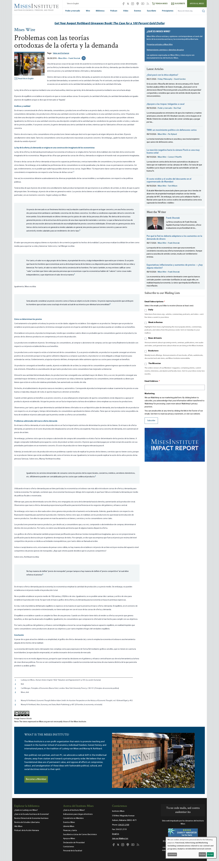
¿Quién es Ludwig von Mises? (26, 810)
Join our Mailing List (120, 839)
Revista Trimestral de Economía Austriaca (31, 818)
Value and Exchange (61, 53)
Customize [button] (172, 854)
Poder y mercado (72, 11)
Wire (88, 11)
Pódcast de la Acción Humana (26, 830)
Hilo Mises (18, 826)
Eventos (137, 11)
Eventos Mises (69, 822)
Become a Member (36, 779)
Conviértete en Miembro (73, 818)
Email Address (152, 381)
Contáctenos (68, 847)
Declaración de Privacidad (74, 843)
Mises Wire (24, 30)
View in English (73, 4)
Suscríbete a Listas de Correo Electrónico (80, 835)
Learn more (171, 404)
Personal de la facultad (72, 851)
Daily (150, 310)
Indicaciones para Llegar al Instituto (78, 814)
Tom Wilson (172, 186)
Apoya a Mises (69, 839)
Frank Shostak (74, 58)
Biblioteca (100, 11)
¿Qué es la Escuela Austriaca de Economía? (31, 814)
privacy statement (175, 414)
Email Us (115, 834)
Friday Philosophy (165, 79)
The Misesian (154, 363)
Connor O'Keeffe (175, 157)
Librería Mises (68, 826)
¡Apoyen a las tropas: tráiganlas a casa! (166, 104)
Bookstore (153, 351)
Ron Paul (177, 108)
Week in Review (155, 322)
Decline (202, 854)
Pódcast (113, 11)
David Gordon (180, 79)
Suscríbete (151, 11)
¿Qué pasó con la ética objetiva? (162, 75)
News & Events (155, 338)
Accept (210, 854)
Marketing (150, 394)
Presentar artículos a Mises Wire (160, 45)
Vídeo (125, 11)
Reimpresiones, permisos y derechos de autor (165, 50)
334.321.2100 (123, 825)
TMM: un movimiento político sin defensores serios (172, 130)
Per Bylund (172, 134)
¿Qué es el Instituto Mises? (74, 810)
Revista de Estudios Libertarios (27, 822)
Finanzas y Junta (70, 830)
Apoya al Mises (197, 4)
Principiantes (167, 11)
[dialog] (191, 847)
